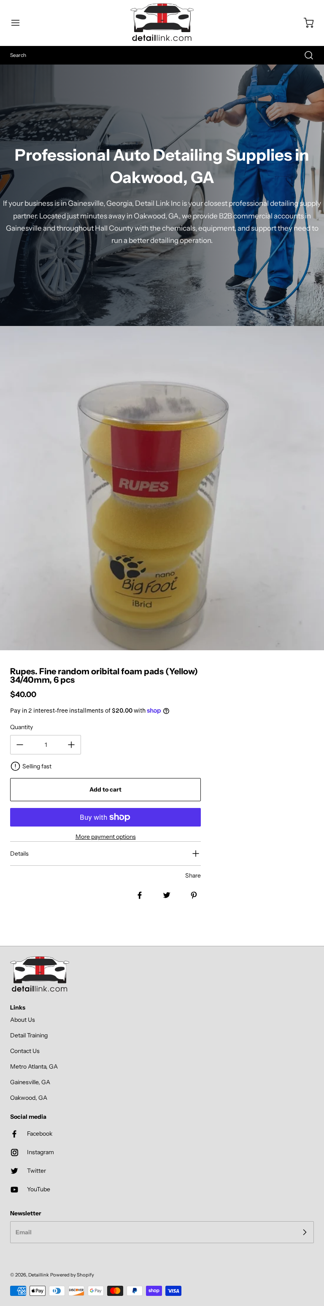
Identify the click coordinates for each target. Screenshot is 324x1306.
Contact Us (25, 1051)
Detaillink (38, 1275)
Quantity (21, 727)
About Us (22, 1019)
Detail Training (29, 1035)
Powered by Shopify (72, 1275)
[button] (19, 22)
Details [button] (19, 853)
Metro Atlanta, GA (34, 1066)
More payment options (106, 836)
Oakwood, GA (28, 1097)
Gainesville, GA (30, 1082)
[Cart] (304, 22)
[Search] (304, 55)
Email (24, 1232)
